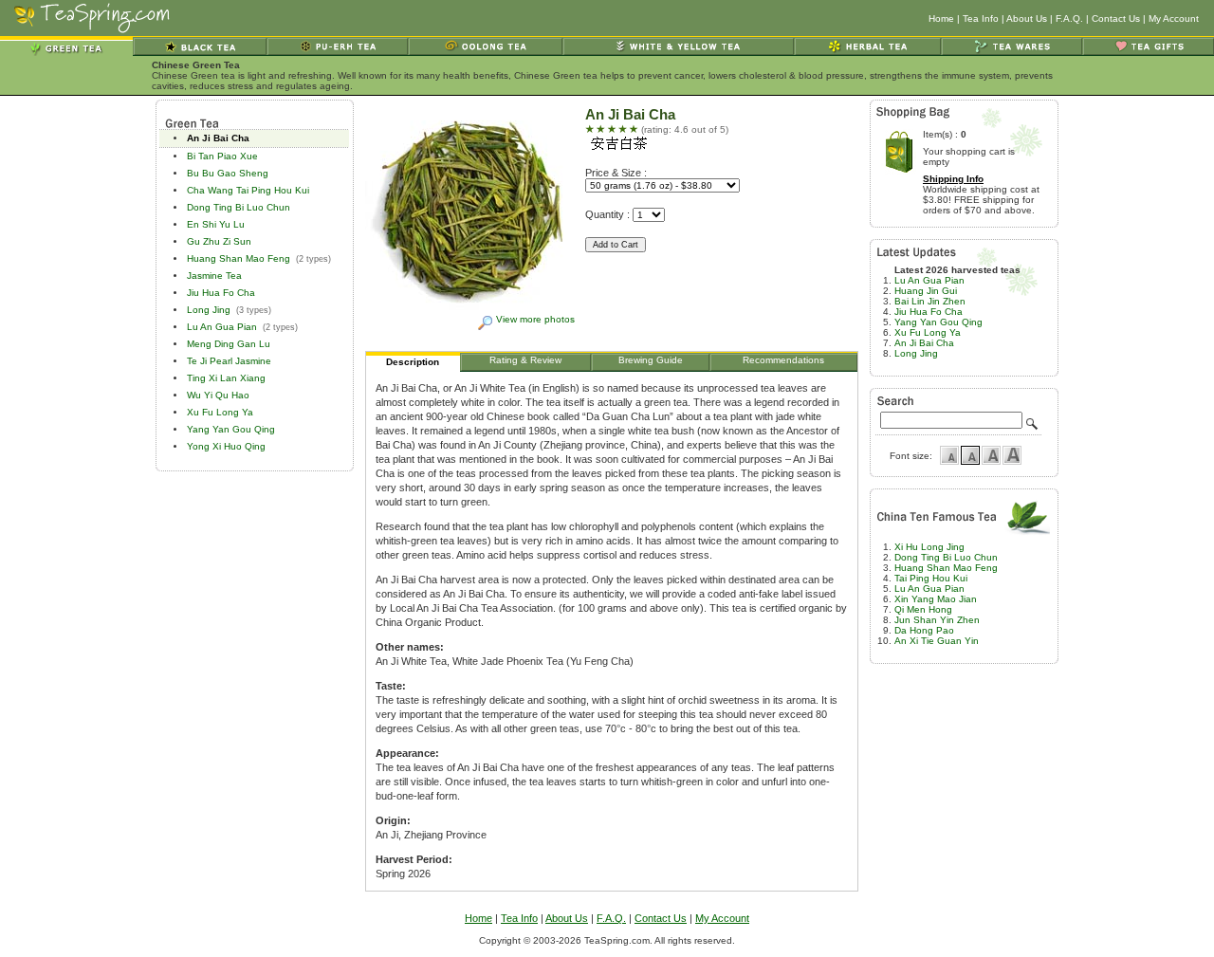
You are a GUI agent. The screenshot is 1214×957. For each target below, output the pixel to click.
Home (941, 18)
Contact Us (1116, 18)
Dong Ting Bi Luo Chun (238, 207)
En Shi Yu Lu (216, 224)
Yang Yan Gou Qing (231, 429)
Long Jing (208, 309)
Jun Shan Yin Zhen (937, 620)
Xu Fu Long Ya (220, 412)
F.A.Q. (1069, 18)
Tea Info (981, 18)
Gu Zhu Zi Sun (219, 241)
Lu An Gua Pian (222, 327)
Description (412, 362)
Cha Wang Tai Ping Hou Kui (248, 190)
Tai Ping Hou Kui (930, 578)
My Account (1174, 18)
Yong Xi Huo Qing (226, 446)
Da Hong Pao (924, 630)
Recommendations (783, 360)
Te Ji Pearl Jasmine (229, 361)
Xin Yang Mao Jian (935, 599)
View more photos (535, 319)
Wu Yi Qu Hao (218, 395)
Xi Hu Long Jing (929, 547)
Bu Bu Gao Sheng (227, 173)
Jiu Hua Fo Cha (221, 292)
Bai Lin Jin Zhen (930, 301)
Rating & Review (525, 360)
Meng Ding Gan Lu (228, 344)
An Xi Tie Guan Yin (936, 640)
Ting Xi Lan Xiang (226, 378)
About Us (1026, 18)
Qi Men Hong (923, 609)
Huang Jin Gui (925, 290)
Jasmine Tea (214, 275)
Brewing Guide (650, 360)
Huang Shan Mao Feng (238, 258)
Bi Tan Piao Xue (222, 156)
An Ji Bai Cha (218, 138)
